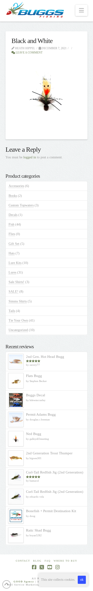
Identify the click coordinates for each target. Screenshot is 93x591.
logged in (29, 157)
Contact (23, 560)
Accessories (16, 186)
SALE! (13, 291)
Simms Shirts (18, 301)
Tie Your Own (18, 320)
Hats (12, 253)
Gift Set (14, 244)
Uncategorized (18, 330)
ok (81, 579)
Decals (13, 215)
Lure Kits (15, 263)
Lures (12, 272)
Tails (12, 311)
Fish (11, 224)
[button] (81, 10)
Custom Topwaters (21, 205)
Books (13, 196)
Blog (37, 560)
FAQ (48, 560)
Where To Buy (65, 560)
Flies (12, 234)
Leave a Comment (28, 52)
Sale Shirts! (16, 282)
